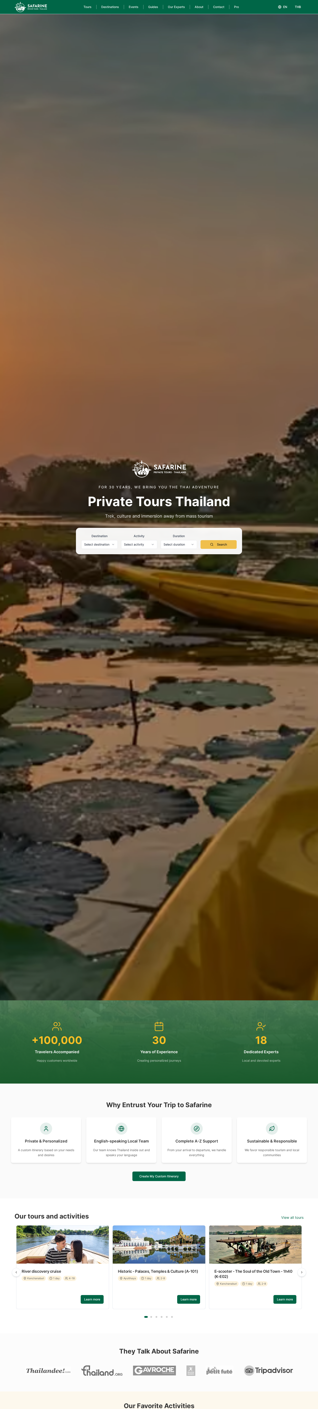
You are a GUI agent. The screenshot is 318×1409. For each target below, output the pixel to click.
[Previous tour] (16, 1272)
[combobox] (99, 544)
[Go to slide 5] (166, 1317)
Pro (236, 7)
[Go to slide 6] (172, 1317)
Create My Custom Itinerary (159, 1176)
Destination (100, 536)
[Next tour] (301, 1272)
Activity (139, 536)
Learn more (92, 1299)
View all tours (292, 1217)
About (199, 7)
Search (222, 544)
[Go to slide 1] (146, 1317)
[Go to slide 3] (156, 1317)
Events (133, 7)
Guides (153, 7)
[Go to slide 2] (151, 1317)
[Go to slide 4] (161, 1317)
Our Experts (176, 7)
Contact (218, 7)
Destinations (110, 7)
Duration (179, 536)
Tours (88, 7)
